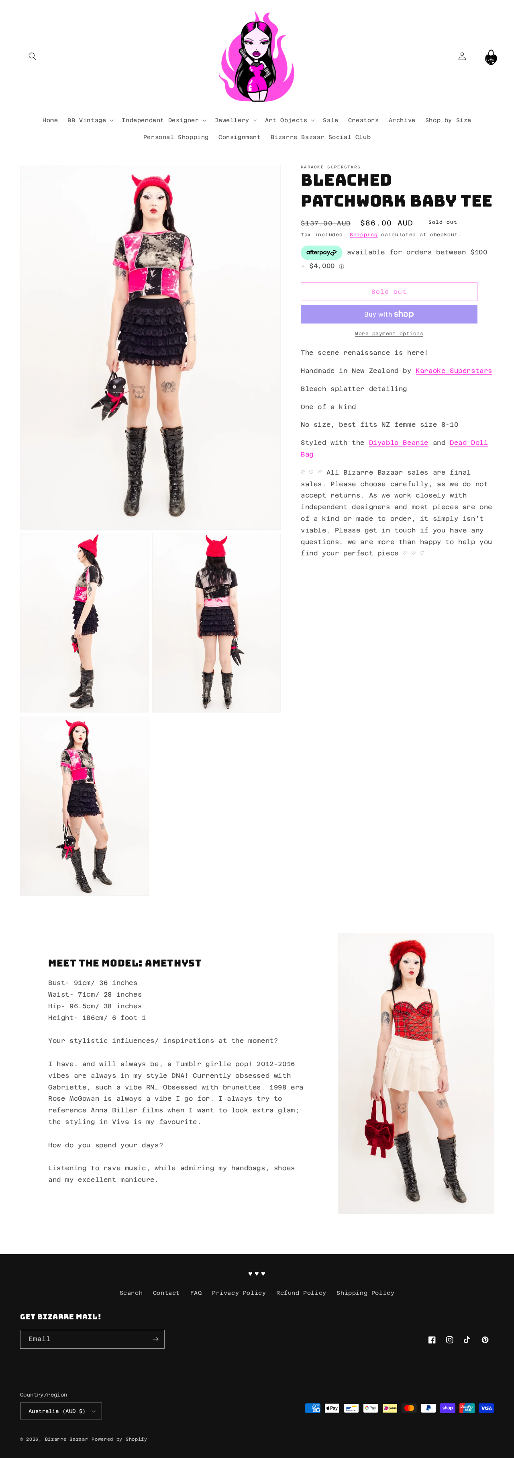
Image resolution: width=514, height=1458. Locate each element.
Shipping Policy (365, 1293)
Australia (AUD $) (57, 1411)
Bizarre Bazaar (66, 1439)
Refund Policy (301, 1293)
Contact (166, 1293)
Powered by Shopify (119, 1439)
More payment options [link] (389, 333)
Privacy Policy (239, 1293)
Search (131, 1293)
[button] (32, 56)
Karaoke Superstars (454, 371)
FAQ (196, 1293)
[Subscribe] (155, 1339)
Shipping (364, 235)
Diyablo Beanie (398, 442)
